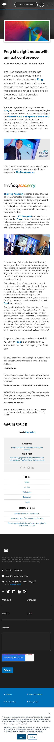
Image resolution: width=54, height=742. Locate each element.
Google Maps (15, 584)
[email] (33, 467)
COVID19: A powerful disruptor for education (27, 518)
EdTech (27, 487)
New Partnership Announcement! (27, 513)
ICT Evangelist (25, 216)
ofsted (27, 482)
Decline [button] (32, 737)
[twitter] (24, 467)
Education (27, 497)
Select (26, 4)
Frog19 (27, 502)
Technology (27, 492)
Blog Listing (30, 432)
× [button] (49, 713)
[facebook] (20, 467)
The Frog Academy (25, 172)
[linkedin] (29, 467)
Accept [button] (21, 737)
